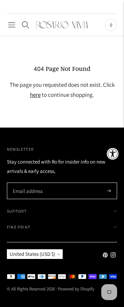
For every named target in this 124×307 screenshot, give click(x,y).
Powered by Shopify (76, 289)
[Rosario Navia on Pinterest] (105, 255)
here (35, 95)
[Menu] (12, 24)
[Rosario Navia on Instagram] (113, 255)
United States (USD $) (32, 254)
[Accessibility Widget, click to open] (113, 153)
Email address (27, 183)
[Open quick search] (25, 24)
